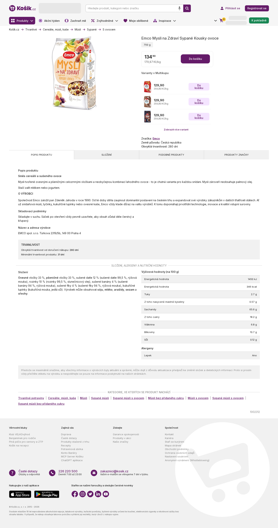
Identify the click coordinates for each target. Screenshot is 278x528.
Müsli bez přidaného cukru (166, 398)
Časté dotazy (69, 438)
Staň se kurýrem (174, 441)
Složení (107, 154)
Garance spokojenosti (126, 434)
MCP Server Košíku (72, 456)
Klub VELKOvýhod (19, 434)
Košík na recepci (19, 445)
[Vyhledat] (187, 8)
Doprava (66, 434)
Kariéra (169, 438)
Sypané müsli (100, 398)
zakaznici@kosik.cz (114, 471)
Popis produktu (41, 154)
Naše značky (120, 441)
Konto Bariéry (69, 452)
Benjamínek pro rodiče (22, 438)
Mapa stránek (173, 445)
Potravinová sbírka (72, 449)
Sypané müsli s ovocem (128, 398)
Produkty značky (236, 154)
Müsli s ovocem (198, 398)
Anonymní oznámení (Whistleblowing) (187, 460)
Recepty (66, 445)
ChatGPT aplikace (72, 460)
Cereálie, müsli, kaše (62, 398)
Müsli (83, 398)
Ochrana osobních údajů (179, 452)
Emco (156, 138)
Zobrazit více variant (176, 129)
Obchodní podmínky (177, 449)
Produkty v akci (122, 438)
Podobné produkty (171, 154)
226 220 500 (68, 471)
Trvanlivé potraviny (31, 398)
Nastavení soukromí (176, 456)
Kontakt (169, 434)
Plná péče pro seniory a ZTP (26, 441)
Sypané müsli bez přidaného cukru (41, 403)
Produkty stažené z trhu (75, 441)
